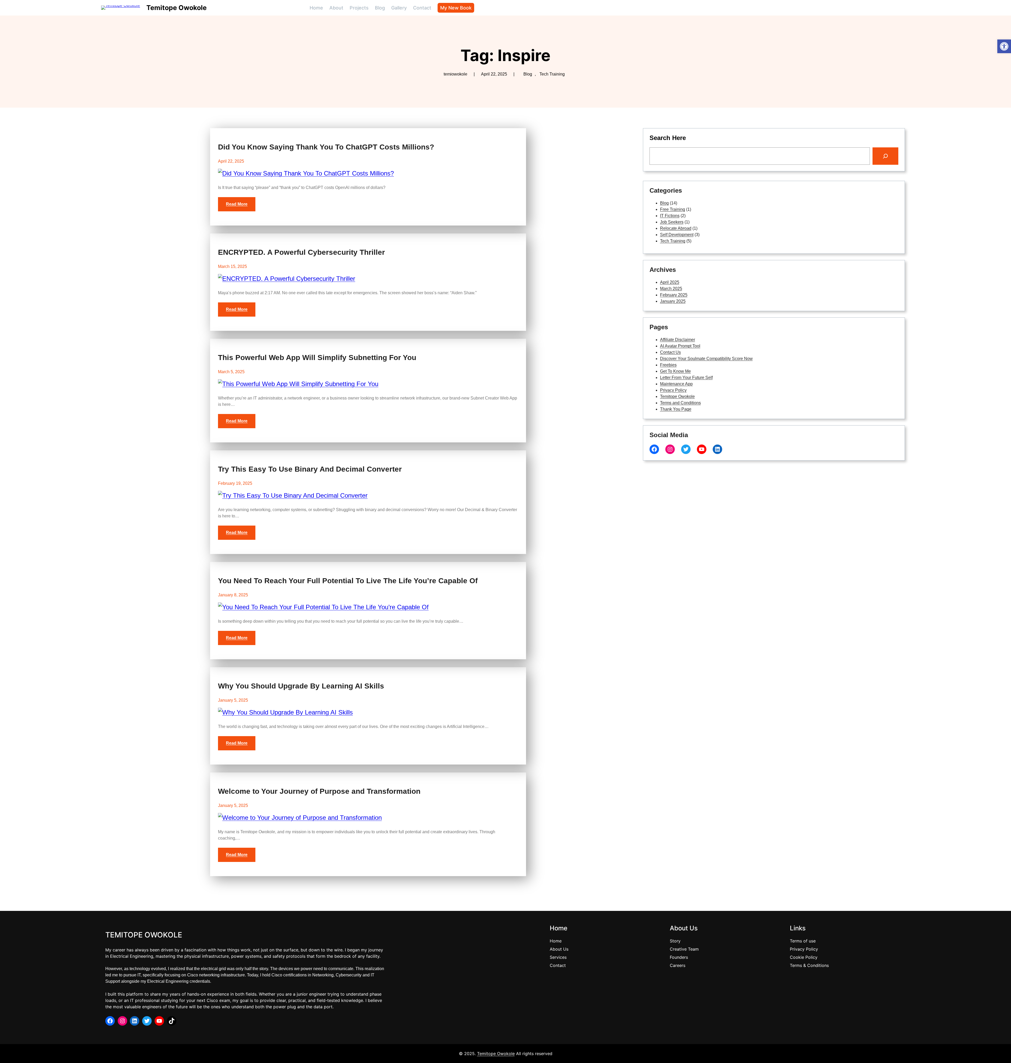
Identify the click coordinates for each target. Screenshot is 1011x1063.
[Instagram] (670, 449)
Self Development (676, 234)
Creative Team (684, 949)
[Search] (885, 156)
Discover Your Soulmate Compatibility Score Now (706, 358)
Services (558, 957)
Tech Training (552, 74)
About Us (559, 949)
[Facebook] (654, 449)
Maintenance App (676, 384)
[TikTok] (171, 1021)
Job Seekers (671, 222)
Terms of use (803, 941)
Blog (527, 74)
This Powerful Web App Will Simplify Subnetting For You (317, 357)
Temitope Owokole (176, 8)
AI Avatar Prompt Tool (680, 346)
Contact (558, 965)
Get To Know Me (675, 371)
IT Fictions (670, 215)
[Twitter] (686, 449)
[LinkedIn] (717, 449)
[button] (1004, 46)
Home (556, 941)
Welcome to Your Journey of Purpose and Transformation (319, 791)
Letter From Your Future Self (686, 377)
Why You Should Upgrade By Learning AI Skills (301, 686)
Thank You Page (675, 409)
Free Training (672, 209)
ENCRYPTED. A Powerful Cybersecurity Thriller (301, 252)
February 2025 (673, 295)
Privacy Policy (673, 390)
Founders (679, 957)
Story (675, 941)
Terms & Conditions (809, 965)
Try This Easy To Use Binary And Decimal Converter (310, 469)
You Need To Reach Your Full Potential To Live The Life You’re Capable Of (348, 581)
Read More (236, 204)
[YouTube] (701, 449)
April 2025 (669, 282)
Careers (677, 965)
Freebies (668, 365)
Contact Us (670, 352)
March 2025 (671, 288)
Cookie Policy (803, 957)
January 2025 (673, 301)
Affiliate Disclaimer (677, 339)
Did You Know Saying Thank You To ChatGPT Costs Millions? (326, 147)
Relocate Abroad (675, 228)
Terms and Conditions (680, 403)
